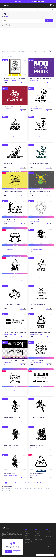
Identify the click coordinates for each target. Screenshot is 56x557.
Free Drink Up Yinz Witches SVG (10, 389)
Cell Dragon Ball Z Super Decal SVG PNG (38, 417)
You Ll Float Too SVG (34, 247)
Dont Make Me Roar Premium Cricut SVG (12, 135)
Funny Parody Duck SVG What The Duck (12, 304)
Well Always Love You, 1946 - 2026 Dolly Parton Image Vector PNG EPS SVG (15, 78)
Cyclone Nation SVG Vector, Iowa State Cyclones (14, 106)
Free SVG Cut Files (49, 534)
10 (28, 482)
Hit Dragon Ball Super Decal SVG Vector (12, 417)
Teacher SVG (10, 488)
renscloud (32, 475)
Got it (8, 551)
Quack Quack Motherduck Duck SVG (37, 276)
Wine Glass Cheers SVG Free (10, 247)
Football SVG (40, 488)
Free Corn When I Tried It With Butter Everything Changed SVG (15, 191)
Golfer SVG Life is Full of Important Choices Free (40, 389)
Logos (12, 362)
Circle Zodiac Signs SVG (35, 219)
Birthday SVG (4, 488)
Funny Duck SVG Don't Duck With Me (37, 304)
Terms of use (37, 535)
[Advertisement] (28, 39)
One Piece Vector (49, 544)
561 (37, 482)
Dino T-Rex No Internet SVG (9, 163)
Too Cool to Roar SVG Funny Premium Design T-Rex (40, 135)
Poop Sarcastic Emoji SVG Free (36, 473)
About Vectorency (28, 531)
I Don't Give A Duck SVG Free (10, 276)
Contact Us (27, 533)
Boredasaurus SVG (34, 106)
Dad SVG (30, 488)
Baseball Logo (48, 539)
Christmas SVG (21, 488)
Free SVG (26, 537)
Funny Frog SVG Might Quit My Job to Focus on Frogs (15, 332)
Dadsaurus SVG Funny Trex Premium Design (39, 163)
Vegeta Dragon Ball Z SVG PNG (36, 445)
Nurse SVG (35, 488)
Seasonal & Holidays (39, 249)
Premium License (38, 531)
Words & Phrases (39, 108)
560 (34, 482)
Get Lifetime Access (38, 1)
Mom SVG (26, 488)
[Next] (40, 482)
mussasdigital (7, 362)
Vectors (37, 221)
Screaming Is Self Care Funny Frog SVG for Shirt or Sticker (41, 332)
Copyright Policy (38, 539)
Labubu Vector (15, 488)
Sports (37, 80)
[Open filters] (48, 51)
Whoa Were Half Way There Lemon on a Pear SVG (40, 191)
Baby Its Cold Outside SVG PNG (36, 360)
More (17, 551)
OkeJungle (7, 193)
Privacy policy (38, 533)
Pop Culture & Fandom (15, 80)
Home (3, 16)
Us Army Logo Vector (6, 490)
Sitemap (26, 535)
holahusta (6, 418)
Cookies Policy (38, 537)
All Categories (27, 539)
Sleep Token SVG (46, 488)
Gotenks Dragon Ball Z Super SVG (11, 445)
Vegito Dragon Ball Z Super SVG (10, 473)
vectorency (33, 108)
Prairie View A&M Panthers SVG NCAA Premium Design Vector (41, 78)
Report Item (37, 541)
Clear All (6, 24)
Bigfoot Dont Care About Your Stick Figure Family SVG (15, 219)
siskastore (33, 80)
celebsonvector (7, 80)
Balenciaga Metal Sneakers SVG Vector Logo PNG (14, 360)
